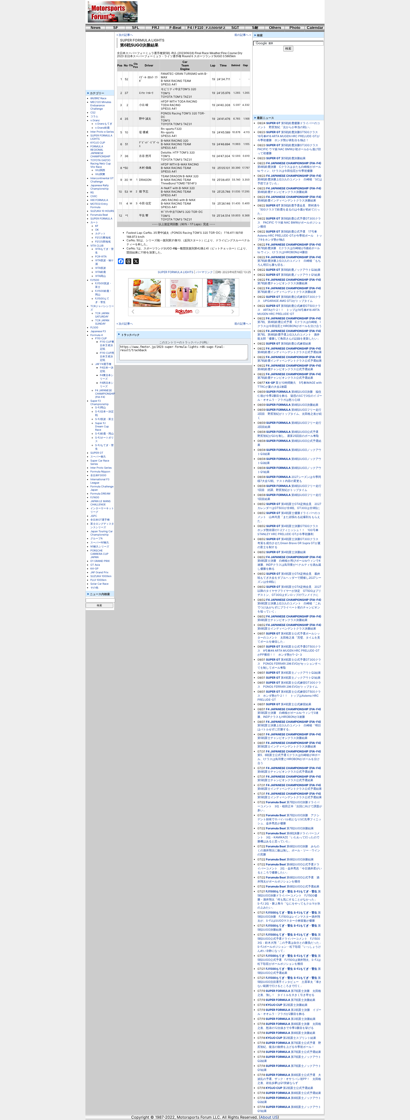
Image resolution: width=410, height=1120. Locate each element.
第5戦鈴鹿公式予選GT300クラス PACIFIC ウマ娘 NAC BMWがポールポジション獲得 (289, 222)
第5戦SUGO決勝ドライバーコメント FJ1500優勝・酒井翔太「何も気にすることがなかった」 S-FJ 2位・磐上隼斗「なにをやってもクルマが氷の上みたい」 (289, 899)
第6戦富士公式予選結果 (306, 1093)
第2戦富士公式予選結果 (298, 1088)
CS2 (93, 112)
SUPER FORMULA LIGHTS (142, 40)
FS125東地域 (103, 237)
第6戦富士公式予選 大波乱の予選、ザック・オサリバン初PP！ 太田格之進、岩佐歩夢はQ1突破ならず (289, 1079)
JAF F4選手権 (103, 364)
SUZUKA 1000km (101, 576)
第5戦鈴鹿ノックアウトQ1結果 (300, 274)
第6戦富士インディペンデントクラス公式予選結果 (289, 788)
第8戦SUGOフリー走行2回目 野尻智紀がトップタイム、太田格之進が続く (289, 414)
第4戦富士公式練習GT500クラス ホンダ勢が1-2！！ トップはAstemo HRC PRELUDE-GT (289, 695)
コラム (94, 116)
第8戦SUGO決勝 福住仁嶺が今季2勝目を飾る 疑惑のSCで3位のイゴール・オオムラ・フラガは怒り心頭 (289, 395)
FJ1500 (94, 280)
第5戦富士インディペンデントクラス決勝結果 (286, 746)
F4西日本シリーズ (106, 384)
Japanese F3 (98, 331)
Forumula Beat (99, 214)
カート (94, 222)
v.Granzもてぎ (103, 123)
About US (269, 1117)
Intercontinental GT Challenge (102, 180)
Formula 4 (96, 335)
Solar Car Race (99, 583)
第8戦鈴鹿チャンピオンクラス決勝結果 (282, 192)
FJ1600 (94, 497)
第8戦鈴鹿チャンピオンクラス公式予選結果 (285, 369)
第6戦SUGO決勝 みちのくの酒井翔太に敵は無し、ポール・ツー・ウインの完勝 (288, 850)
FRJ (155, 28)
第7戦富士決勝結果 (303, 1000)
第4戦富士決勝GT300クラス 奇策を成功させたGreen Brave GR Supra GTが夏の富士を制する (289, 543)
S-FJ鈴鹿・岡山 (104, 433)
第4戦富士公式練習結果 (296, 704)
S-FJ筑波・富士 (104, 419)
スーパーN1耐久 (99, 542)
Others (275, 28)
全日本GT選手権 (100, 519)
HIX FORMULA (99, 200)
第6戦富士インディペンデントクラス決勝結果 (286, 628)
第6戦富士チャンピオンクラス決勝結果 (282, 620)
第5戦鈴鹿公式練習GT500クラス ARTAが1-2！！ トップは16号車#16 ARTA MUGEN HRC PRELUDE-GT (289, 310)
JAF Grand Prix (99, 572)
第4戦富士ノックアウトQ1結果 (301, 677)
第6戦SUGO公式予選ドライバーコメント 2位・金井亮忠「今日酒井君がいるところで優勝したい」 (289, 868)
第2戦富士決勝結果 (295, 1005)
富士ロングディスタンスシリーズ (102, 525)
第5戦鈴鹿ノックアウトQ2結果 (301, 269)
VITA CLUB (96, 245)
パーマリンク (204, 272)
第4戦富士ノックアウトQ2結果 (301, 672)
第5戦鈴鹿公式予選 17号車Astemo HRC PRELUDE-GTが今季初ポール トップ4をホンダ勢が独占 (289, 235)
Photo (294, 28)
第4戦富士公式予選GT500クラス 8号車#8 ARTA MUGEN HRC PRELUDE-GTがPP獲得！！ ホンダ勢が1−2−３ (289, 650)
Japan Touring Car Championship (101, 533)
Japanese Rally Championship (99, 187)
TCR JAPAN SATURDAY (102, 315)
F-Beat (175, 28)
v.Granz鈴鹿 (102, 127)
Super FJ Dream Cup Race (102, 426)
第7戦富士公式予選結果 (306, 1052)
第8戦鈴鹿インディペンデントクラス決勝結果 (286, 200)
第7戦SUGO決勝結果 (300, 828)
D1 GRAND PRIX (100, 561)
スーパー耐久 (98, 456)
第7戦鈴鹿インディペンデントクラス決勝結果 (286, 292)
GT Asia (95, 564)
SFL (135, 28)
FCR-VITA (101, 256)
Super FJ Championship (99, 402)
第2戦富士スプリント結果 (299, 1038)
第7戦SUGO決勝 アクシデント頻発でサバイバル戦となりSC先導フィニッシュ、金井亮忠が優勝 (289, 819)
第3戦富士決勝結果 (303, 1019)
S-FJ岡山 (100, 407)
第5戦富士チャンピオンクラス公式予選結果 (285, 780)
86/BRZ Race (98, 98)
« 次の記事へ (124, 35)
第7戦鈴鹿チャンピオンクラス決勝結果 (282, 283)
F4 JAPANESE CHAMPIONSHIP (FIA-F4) (105, 394)
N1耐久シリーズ (99, 546)
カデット (100, 233)
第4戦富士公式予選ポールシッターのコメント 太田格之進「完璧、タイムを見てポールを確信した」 (288, 637)
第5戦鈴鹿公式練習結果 (296, 343)
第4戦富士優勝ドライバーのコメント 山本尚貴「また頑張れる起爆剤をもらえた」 (288, 517)
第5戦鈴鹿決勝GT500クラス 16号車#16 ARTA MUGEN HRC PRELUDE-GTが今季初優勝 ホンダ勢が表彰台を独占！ (289, 136)
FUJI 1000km (98, 580)
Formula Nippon (100, 471)
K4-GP (94, 568)
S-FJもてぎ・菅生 (305, 891)
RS (92, 192)
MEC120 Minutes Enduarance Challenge (100, 105)
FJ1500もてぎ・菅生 (102, 300)
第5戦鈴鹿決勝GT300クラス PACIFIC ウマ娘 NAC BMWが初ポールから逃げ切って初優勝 (289, 149)
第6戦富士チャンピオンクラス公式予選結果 (285, 771)
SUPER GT (96, 452)
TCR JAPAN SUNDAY (102, 322)
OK (97, 229)
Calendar (315, 28)
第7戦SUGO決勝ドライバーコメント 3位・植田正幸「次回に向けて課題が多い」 (289, 806)
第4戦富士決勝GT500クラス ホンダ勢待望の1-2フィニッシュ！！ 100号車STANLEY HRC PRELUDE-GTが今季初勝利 (289, 530)
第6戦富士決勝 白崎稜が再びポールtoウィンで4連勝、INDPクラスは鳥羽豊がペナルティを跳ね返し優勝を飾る (289, 564)
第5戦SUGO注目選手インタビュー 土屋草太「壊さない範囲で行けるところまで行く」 (289, 982)
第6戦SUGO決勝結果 (300, 859)
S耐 (255, 28)
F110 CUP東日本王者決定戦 (107, 345)
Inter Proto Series (101, 467)
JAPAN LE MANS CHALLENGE (100, 502)
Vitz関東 (100, 174)
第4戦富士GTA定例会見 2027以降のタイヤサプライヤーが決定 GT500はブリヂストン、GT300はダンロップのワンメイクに (289, 591)
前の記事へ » (242, 35)
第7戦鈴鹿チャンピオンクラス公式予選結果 (285, 377)
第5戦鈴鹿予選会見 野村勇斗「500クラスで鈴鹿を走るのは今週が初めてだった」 (288, 209)
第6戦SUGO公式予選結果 (303, 886)
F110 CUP (101, 338)
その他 (94, 587)
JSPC (93, 516)
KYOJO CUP (97, 142)
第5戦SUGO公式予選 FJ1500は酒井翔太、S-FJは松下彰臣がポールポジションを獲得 (289, 960)
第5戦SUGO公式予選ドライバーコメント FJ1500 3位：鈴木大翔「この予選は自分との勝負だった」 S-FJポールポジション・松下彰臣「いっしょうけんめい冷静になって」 (291, 942)
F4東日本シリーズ (106, 376)
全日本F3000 (98, 475)
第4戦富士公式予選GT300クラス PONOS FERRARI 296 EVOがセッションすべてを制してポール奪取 (289, 663)
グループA (96, 538)
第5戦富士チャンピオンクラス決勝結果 (282, 738)
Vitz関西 (100, 170)
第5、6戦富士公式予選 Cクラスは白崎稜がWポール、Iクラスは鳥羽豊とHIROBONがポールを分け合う (288, 759)
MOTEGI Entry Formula (99, 205)
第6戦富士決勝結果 (303, 1033)
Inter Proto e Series (102, 131)
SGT (235, 28)
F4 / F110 (195, 28)
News (96, 28)
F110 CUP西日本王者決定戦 (107, 356)
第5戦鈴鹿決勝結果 (293, 158)
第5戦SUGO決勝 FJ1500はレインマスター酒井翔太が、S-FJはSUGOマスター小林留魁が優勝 (289, 916)
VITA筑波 (100, 268)
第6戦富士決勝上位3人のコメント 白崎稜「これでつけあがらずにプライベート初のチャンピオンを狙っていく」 (289, 607)
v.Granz (95, 120)
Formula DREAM (100, 493)
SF (115, 28)
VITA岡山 (100, 276)
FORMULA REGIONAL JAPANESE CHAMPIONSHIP (100, 151)
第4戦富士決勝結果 (293, 552)
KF (96, 226)
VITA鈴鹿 (100, 272)
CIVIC (93, 196)
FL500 (94, 327)
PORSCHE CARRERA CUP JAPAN (99, 554)
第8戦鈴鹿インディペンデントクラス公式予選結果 (289, 352)
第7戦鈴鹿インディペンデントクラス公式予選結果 (289, 360)
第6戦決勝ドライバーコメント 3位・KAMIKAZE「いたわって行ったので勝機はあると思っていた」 (288, 837)
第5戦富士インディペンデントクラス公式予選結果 (289, 797)
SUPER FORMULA (101, 218)
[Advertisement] (227, 12)
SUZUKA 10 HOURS (102, 211)
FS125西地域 (103, 241)
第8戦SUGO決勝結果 (304, 404)
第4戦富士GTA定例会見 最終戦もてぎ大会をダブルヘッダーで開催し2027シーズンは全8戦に (289, 577)
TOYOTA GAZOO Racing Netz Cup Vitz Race (100, 163)
